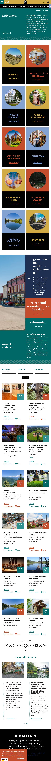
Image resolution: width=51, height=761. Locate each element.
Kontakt (14, 743)
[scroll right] (50, 6)
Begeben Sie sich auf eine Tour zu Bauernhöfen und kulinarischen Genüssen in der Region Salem (40, 687)
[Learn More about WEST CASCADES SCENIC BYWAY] (13, 478)
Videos (41, 746)
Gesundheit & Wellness (37, 198)
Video (31, 457)
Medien (29, 740)
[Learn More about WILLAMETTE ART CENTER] (13, 521)
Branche (22, 743)
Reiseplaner (38, 240)
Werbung (38, 740)
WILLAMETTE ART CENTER (10, 534)
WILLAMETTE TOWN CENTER (36, 620)
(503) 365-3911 (8, 544)
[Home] (25, 2)
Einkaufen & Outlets (38, 157)
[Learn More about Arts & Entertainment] (37, 97)
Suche (25, 377)
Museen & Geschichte (13, 116)
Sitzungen (13, 740)
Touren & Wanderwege (13, 240)
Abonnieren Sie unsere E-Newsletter (22, 746)
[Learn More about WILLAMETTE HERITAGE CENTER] (38, 521)
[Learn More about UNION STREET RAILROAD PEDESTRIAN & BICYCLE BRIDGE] (13, 433)
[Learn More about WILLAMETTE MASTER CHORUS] (13, 565)
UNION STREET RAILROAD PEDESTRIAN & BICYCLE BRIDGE (12, 447)
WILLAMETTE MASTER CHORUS (12, 578)
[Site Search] (48, 2)
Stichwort (39, 369)
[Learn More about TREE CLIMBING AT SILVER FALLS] (38, 391)
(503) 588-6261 (33, 454)
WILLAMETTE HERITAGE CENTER (38, 534)
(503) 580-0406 (8, 586)
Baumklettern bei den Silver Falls (36, 404)
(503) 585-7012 (33, 542)
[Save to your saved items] (20, 396)
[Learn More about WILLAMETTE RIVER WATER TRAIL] (13, 607)
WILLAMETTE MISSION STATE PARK (37, 578)
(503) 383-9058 (33, 500)
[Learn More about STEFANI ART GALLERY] (13, 391)
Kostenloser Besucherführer (21, 748)
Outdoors (13, 74)
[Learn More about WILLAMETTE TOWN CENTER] (38, 607)
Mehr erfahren (13, 78)
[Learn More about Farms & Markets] (13, 180)
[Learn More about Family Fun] (13, 138)
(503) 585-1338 (33, 627)
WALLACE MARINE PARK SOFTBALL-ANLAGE (38, 446)
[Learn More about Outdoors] (13, 56)
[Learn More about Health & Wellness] (37, 180)
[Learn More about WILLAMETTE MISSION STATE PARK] (38, 565)
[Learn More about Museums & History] (13, 97)
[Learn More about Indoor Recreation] (37, 56)
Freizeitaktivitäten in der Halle (38, 74)
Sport (21, 740)
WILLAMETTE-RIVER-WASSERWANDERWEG (12, 620)
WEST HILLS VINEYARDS (38, 490)
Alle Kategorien (6, 372)
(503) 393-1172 (33, 586)
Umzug (37, 743)
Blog (30, 743)
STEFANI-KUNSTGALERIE (9, 404)
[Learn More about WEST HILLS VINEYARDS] (38, 478)
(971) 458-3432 (8, 412)
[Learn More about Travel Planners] (37, 221)
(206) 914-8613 (33, 412)
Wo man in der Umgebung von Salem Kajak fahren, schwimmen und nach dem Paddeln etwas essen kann (14, 688)
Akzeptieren (20, 758)
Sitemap (38, 748)
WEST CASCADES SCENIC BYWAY (10, 491)
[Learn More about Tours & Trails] (13, 221)
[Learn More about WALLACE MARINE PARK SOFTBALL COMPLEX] (38, 433)
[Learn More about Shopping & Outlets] (37, 138)
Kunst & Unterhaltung (38, 116)
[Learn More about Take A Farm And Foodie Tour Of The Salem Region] (38, 670)
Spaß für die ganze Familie (13, 157)
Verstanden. (19, 756)
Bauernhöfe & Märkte (13, 198)
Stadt (19, 372)
